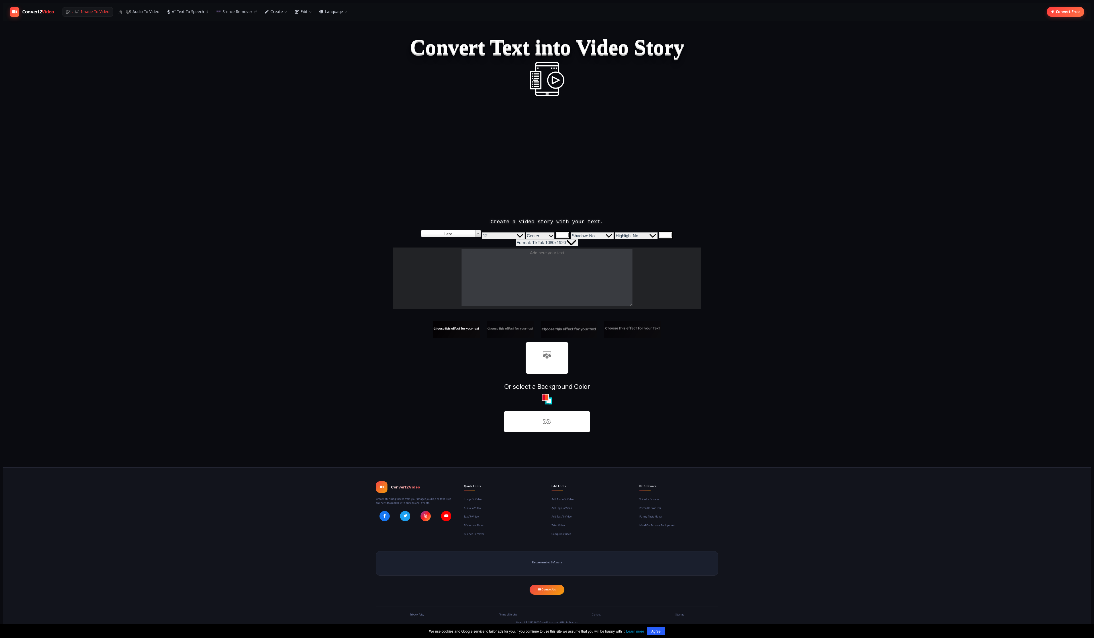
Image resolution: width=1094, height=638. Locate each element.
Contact (596, 614)
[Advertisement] (547, 163)
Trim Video (558, 525)
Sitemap (679, 614)
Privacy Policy (417, 614)
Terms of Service (508, 614)
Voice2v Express (649, 499)
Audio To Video (472, 508)
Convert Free (1068, 11)
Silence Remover (474, 534)
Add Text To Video (562, 516)
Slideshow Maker (474, 525)
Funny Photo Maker (650, 516)
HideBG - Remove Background (657, 525)
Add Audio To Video (562, 499)
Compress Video (561, 534)
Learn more (635, 631)
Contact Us (548, 589)
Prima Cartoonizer (650, 508)
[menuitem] (87, 12)
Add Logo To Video (562, 508)
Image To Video (472, 499)
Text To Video (471, 516)
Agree (656, 631)
